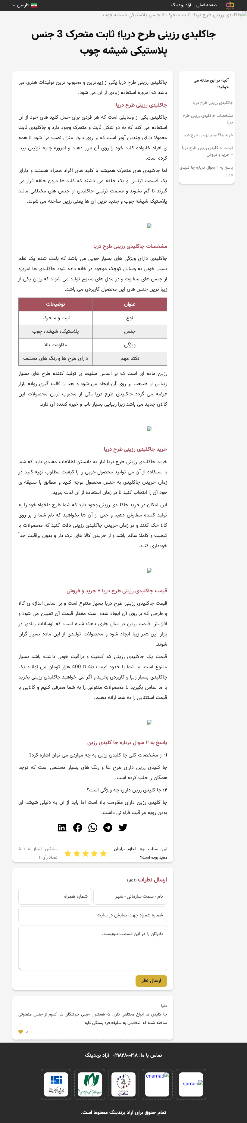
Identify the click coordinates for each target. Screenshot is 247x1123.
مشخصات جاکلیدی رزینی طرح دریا (208, 119)
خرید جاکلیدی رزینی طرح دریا (208, 135)
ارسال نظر (151, 981)
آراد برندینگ (181, 5)
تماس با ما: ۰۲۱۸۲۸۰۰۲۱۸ (138, 1055)
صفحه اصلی (206, 5)
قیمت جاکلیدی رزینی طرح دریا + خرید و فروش (207, 151)
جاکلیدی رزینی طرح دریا (213, 103)
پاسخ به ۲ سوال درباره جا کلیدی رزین (206, 171)
